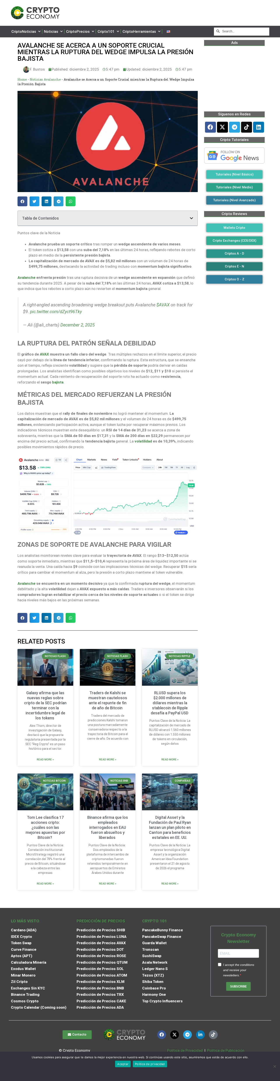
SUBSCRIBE (238, 986)
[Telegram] (234, 127)
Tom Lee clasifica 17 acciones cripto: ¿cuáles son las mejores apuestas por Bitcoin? (45, 827)
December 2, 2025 (77, 325)
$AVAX (163, 304)
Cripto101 (106, 31)
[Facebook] (210, 127)
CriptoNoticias (23, 31)
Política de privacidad (150, 1064)
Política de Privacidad (185, 1050)
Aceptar (122, 1064)
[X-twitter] (222, 127)
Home (22, 79)
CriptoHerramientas (139, 31)
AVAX (44, 354)
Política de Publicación (225, 1050)
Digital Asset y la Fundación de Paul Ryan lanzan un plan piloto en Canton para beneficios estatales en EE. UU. (170, 827)
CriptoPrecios (78, 31)
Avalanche (26, 277)
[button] (22, 201)
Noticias (51, 31)
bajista (57, 382)
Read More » (45, 759)
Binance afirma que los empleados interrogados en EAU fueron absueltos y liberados (107, 827)
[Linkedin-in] (200, 1034)
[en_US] (168, 32)
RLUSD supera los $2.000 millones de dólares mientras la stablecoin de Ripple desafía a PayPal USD (170, 703)
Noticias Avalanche (45, 79)
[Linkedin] (258, 127)
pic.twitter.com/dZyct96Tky (56, 311)
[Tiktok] (246, 127)
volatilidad (143, 441)
